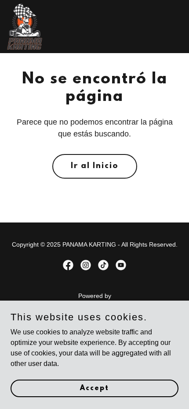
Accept (94, 388)
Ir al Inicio (95, 166)
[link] (24, 27)
